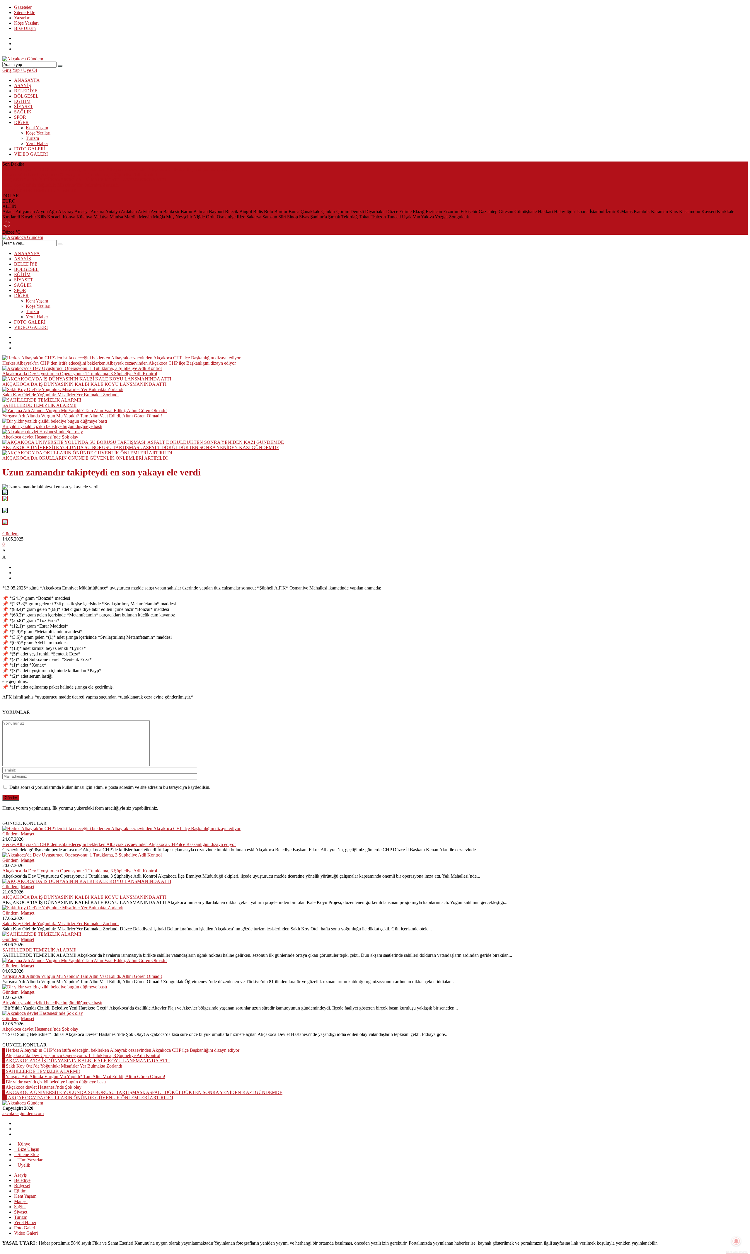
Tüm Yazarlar (30, 1159)
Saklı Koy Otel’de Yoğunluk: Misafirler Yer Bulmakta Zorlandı (60, 185)
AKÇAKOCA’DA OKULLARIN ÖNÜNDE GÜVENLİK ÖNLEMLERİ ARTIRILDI (85, 458)
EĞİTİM (22, 101)
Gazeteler (23, 7)
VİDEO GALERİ (31, 154)
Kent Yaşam (37, 127)
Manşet (27, 833)
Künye (24, 1143)
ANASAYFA (27, 80)
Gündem (10, 533)
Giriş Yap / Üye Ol (19, 70)
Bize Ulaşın (25, 28)
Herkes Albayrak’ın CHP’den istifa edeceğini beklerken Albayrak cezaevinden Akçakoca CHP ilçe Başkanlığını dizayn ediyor (119, 169)
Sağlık (20, 1206)
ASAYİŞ (22, 85)
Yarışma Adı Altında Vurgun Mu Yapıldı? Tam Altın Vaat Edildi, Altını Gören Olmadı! (82, 415)
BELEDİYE (26, 90)
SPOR (20, 117)
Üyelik (24, 1165)
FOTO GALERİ (29, 148)
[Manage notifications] (736, 1241)
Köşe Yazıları (26, 23)
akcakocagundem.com (23, 1113)
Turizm (32, 138)
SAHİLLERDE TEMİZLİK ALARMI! (39, 190)
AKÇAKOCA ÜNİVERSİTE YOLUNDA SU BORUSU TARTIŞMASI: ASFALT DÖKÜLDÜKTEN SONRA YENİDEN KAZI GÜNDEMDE (140, 447)
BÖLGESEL (26, 96)
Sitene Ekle (24, 12)
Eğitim (20, 1190)
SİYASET (23, 106)
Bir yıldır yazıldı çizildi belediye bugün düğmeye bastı (52, 426)
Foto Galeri (24, 1227)
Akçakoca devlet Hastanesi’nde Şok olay (40, 436)
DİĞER (21, 122)
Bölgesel (22, 1185)
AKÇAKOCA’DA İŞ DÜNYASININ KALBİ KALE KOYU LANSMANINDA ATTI (84, 179)
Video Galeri (26, 1233)
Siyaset (20, 1211)
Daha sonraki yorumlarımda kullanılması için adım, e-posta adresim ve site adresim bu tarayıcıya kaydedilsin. (109, 787)
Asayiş (20, 1175)
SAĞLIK (23, 111)
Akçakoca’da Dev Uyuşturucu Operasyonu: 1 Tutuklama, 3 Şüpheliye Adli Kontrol (79, 174)
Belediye (22, 1180)
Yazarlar (21, 17)
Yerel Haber (37, 143)
